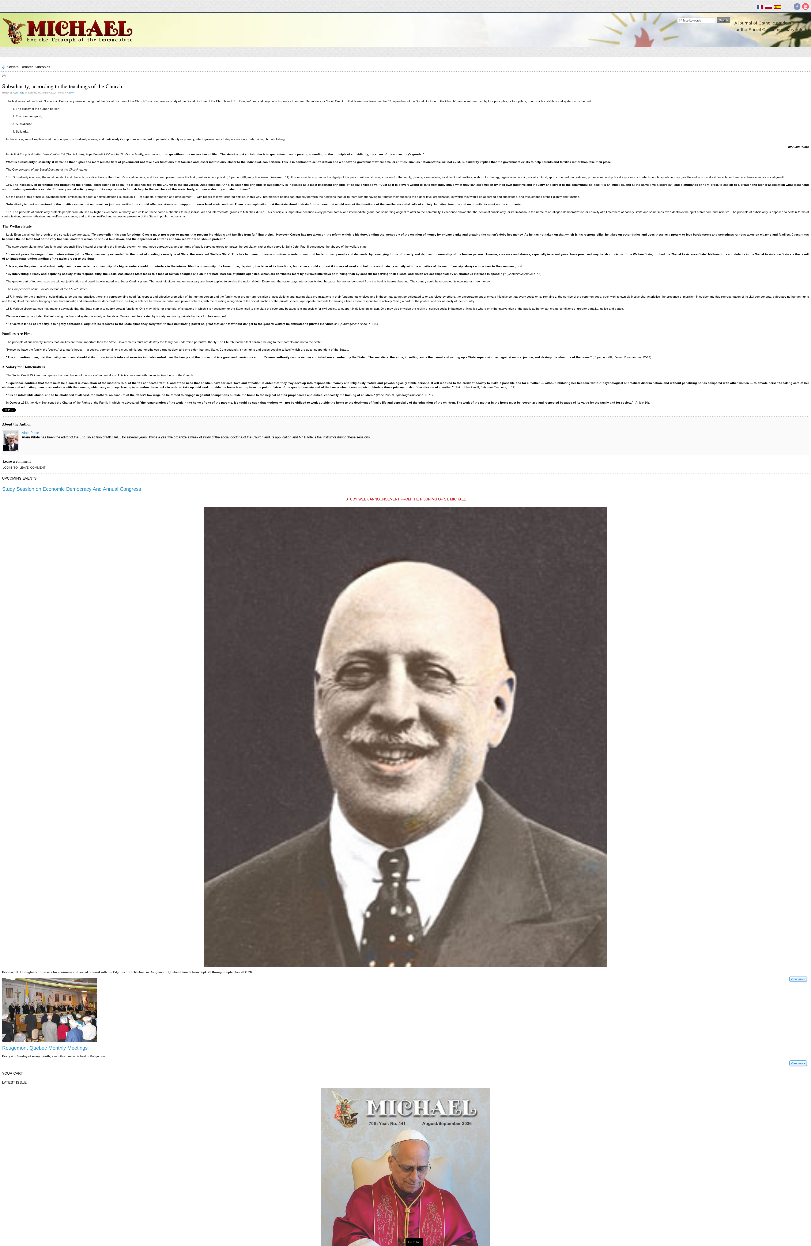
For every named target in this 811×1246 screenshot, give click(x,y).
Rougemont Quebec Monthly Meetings (45, 1048)
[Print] (3, 75)
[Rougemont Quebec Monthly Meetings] (49, 1009)
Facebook (797, 6)
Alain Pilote (18, 92)
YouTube (805, 6)
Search (723, 20)
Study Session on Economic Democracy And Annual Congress (71, 489)
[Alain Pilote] (10, 441)
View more (798, 979)
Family (70, 92)
